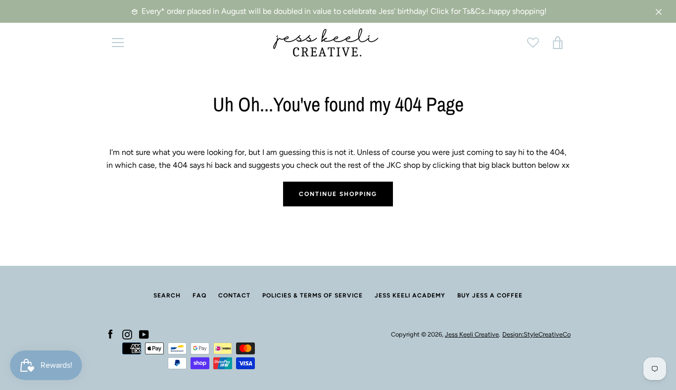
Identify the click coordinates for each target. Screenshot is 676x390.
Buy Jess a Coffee (490, 295)
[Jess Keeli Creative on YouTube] (144, 334)
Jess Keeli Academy (410, 295)
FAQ (199, 295)
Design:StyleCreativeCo (536, 334)
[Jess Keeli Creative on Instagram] (127, 334)
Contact (234, 295)
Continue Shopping (338, 194)
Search (167, 295)
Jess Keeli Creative (472, 334)
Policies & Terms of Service (312, 295)
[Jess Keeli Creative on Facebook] (110, 334)
